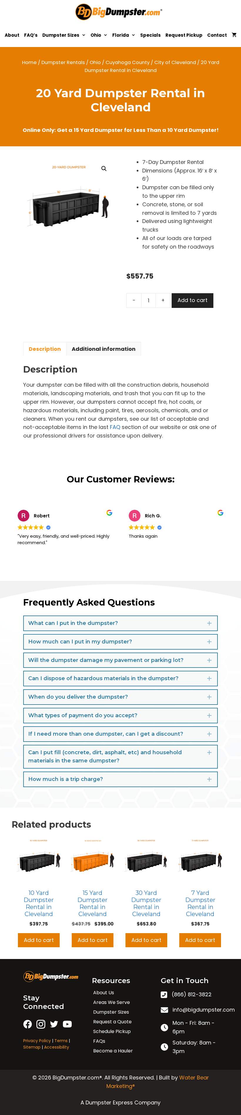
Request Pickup (183, 35)
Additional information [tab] (103, 349)
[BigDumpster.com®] (120, 12)
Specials (150, 35)
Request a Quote (112, 1021)
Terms (61, 1041)
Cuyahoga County (128, 62)
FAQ (115, 427)
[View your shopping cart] (234, 35)
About (12, 35)
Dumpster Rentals (63, 62)
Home (29, 62)
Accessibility (56, 1047)
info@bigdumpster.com (204, 1009)
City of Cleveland (175, 62)
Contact (217, 35)
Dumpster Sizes (60, 35)
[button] (104, 168)
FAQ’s (31, 35)
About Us (103, 992)
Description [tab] (45, 349)
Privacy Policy (37, 1041)
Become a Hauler (113, 1050)
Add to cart (192, 300)
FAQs (99, 1041)
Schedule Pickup (112, 1031)
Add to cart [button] (39, 940)
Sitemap (32, 1047)
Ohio (96, 35)
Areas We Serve (111, 1002)
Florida (120, 35)
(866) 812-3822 (192, 994)
